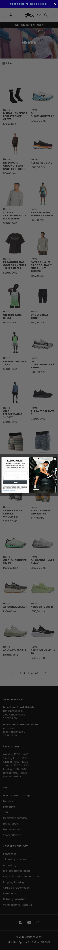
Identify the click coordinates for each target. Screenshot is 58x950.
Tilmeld (15, 482)
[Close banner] (55, 4)
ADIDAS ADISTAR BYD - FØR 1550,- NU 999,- (29, 4)
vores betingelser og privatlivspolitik (13, 489)
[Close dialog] (55, 459)
